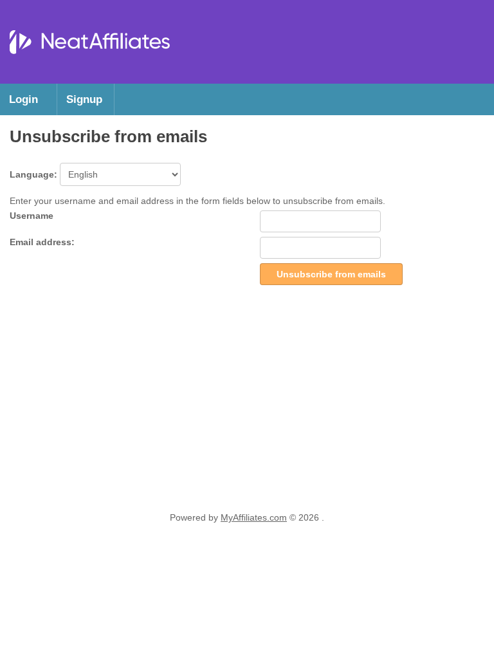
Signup (84, 99)
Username (31, 215)
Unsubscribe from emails (331, 274)
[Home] (90, 71)
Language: (35, 174)
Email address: (42, 242)
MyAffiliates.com (254, 517)
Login (23, 99)
